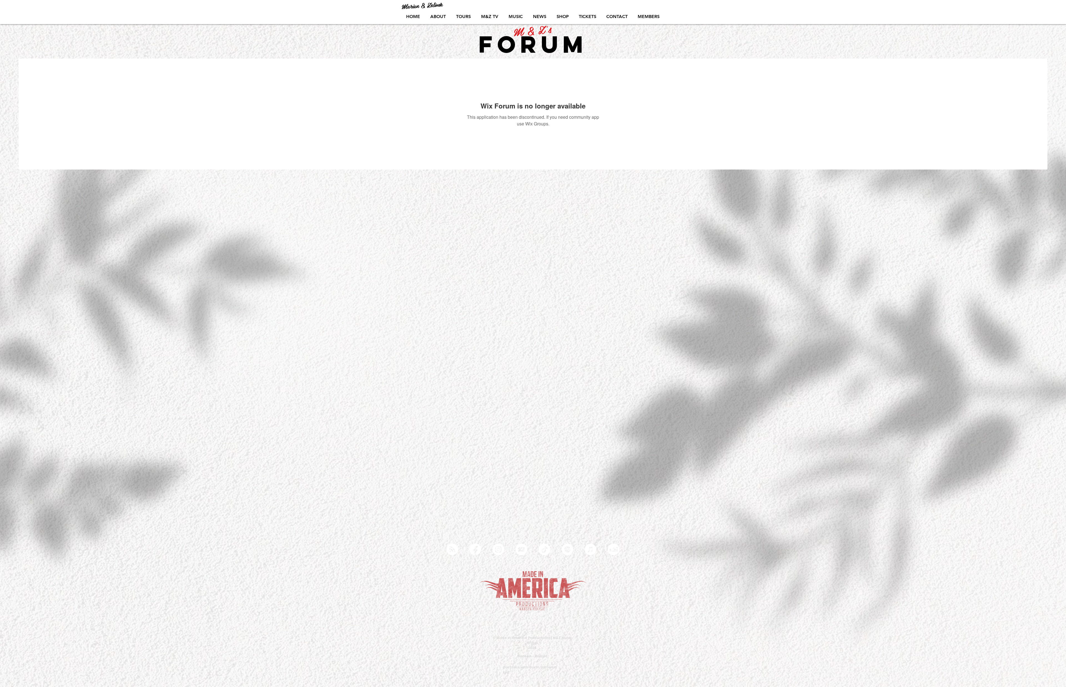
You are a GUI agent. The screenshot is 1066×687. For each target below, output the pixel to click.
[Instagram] (498, 549)
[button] (515, 16)
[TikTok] (544, 549)
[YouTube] (521, 549)
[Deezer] (613, 549)
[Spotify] (567, 549)
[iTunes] (590, 549)
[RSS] (452, 549)
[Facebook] (475, 549)
